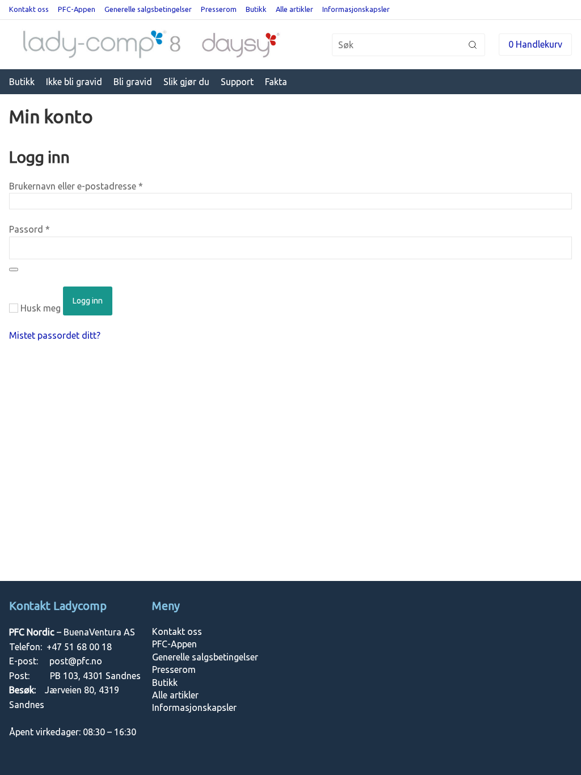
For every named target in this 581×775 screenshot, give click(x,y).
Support (237, 82)
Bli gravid (132, 82)
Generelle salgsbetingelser (148, 9)
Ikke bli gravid (74, 82)
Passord (29, 229)
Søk (472, 44)
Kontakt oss (29, 9)
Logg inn (88, 300)
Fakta (276, 82)
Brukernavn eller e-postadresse (76, 186)
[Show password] (13, 269)
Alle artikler (294, 9)
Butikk (256, 9)
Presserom (219, 9)
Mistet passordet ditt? (54, 335)
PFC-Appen (76, 9)
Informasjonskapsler (356, 9)
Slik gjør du (186, 82)
